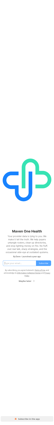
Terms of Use (40, 270)
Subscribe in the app (29, 418)
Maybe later (25, 281)
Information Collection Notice (29, 273)
